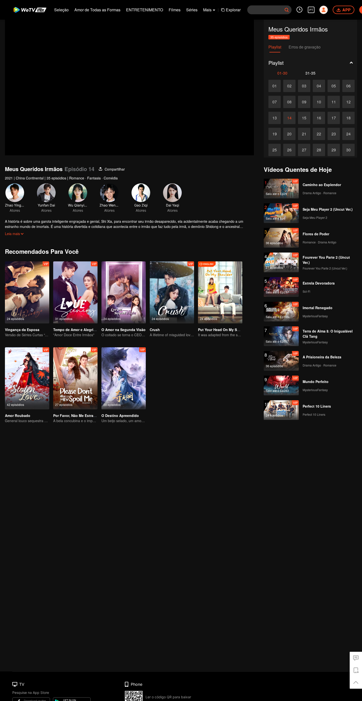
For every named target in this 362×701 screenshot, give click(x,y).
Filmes (175, 10)
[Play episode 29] (334, 150)
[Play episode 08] (289, 102)
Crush (155, 329)
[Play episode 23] (334, 134)
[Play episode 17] (334, 118)
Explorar (233, 10)
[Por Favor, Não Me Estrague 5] (75, 378)
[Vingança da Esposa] (27, 292)
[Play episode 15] (304, 118)
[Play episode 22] (319, 134)
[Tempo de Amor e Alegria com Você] (75, 292)
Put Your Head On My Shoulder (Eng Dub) (233, 329)
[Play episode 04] (319, 86)
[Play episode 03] (304, 86)
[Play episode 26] (289, 150)
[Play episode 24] (348, 134)
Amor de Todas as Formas (97, 10)
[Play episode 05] (334, 86)
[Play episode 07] (274, 102)
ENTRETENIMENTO (144, 10)
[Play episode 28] (319, 150)
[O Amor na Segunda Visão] (123, 292)
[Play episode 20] (289, 134)
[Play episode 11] (334, 102)
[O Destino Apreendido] (123, 378)
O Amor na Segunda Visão (123, 329)
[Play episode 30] (348, 150)
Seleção (61, 10)
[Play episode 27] (304, 150)
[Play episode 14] (289, 118)
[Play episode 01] (274, 86)
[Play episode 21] (304, 134)
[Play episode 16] (319, 118)
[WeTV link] (30, 10)
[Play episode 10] (319, 102)
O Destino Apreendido (120, 415)
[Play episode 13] (274, 118)
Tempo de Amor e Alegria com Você (83, 329)
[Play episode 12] (348, 102)
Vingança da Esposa (22, 329)
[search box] (287, 10)
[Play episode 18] (348, 118)
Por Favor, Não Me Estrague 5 (78, 415)
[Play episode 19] (274, 134)
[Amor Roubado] (27, 378)
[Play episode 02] (289, 86)
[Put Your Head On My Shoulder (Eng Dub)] (220, 292)
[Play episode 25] (274, 150)
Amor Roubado (17, 415)
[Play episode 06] (348, 86)
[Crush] (172, 292)
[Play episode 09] (304, 102)
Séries (191, 10)
